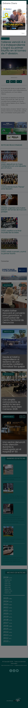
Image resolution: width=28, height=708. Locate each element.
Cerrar (23, 33)
